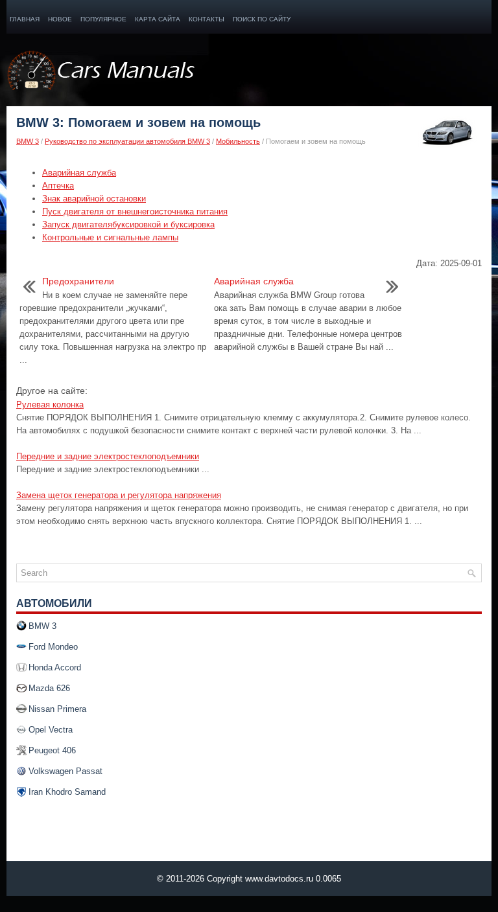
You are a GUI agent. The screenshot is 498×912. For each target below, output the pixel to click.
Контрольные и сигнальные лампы (110, 237)
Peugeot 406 (52, 750)
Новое (60, 19)
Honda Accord (55, 667)
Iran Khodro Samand (67, 792)
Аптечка (58, 185)
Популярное (103, 19)
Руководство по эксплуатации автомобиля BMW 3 (127, 141)
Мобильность (238, 141)
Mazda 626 (49, 688)
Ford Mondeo (53, 647)
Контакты (206, 19)
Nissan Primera (57, 709)
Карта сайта (157, 19)
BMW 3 (27, 141)
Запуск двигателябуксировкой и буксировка (128, 224)
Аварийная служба (79, 172)
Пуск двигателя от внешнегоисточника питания (135, 211)
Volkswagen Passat (65, 771)
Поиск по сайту (261, 19)
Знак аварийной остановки (94, 198)
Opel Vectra (51, 730)
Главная (25, 19)
